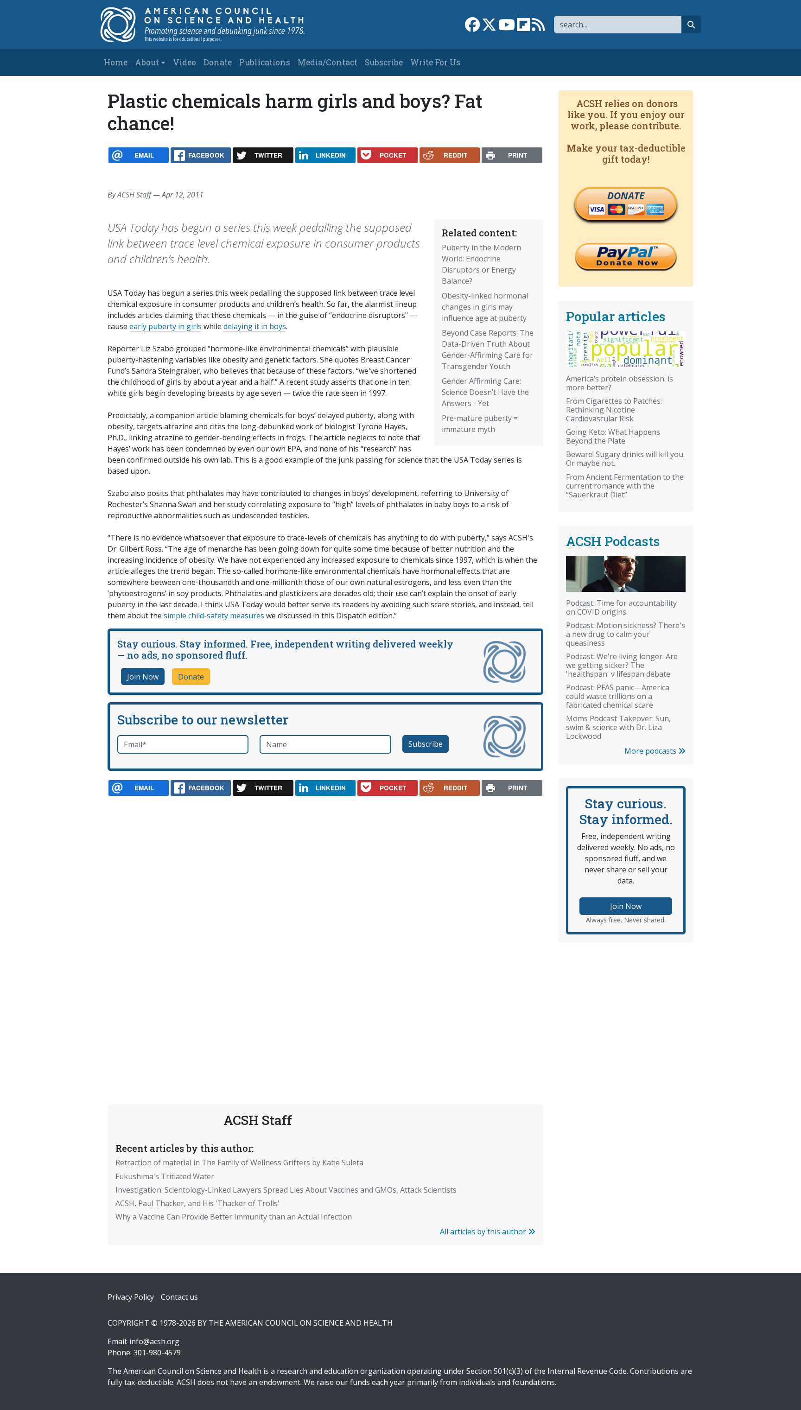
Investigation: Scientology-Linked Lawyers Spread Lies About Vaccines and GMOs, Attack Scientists (286, 1190)
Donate (217, 62)
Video (184, 62)
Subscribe (384, 62)
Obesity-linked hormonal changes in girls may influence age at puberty (485, 307)
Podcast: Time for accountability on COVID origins (621, 607)
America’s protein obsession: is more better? (619, 383)
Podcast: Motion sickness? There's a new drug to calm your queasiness (625, 634)
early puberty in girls (165, 326)
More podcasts (651, 751)
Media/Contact (327, 62)
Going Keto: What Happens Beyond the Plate (613, 436)
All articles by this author (484, 1231)
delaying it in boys (254, 326)
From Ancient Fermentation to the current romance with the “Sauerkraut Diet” (625, 486)
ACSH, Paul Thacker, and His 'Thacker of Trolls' (197, 1203)
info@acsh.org (154, 1341)
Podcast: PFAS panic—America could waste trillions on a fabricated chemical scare (617, 696)
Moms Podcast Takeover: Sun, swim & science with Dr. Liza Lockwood (618, 727)
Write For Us (435, 62)
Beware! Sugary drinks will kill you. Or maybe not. (625, 458)
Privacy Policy (131, 1297)
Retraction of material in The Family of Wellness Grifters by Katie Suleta (239, 1162)
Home (115, 62)
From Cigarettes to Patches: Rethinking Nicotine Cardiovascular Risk (614, 410)
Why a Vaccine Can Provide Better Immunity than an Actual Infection (233, 1217)
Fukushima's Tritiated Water (164, 1176)
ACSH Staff (134, 195)
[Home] (212, 24)
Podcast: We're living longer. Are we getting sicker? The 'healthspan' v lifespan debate (622, 665)
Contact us (179, 1297)
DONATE (625, 195)
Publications (264, 62)
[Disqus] (325, 928)
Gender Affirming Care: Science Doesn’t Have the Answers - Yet (485, 392)
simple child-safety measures (214, 615)
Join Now (143, 677)
